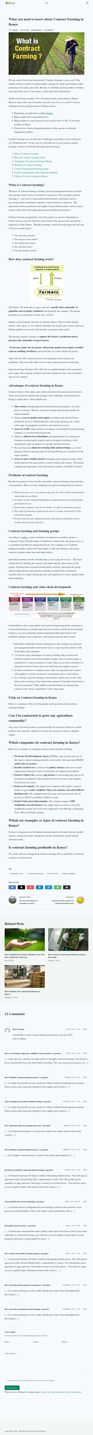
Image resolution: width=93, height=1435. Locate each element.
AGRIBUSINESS (36, 30)
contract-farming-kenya (35, 873)
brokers (49, 113)
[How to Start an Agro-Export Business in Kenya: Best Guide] (68, 939)
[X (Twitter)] (21, 887)
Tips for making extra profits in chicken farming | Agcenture (28, 1101)
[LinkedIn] (39, 887)
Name (7, 1341)
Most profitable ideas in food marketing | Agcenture (24, 1201)
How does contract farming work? (29, 157)
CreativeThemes (40, 1431)
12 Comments (49, 30)
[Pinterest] (30, 887)
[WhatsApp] (57, 887)
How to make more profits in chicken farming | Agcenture (27, 1253)
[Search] (46, 3)
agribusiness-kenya (16, 873)
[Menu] (87, 3)
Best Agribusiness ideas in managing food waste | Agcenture (28, 1125)
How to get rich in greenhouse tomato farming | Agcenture (27, 1309)
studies (24, 537)
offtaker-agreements (68, 873)
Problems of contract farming (28, 164)
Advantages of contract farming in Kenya (33, 161)
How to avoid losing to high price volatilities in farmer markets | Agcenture (33, 1053)
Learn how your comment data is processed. (61, 1391)
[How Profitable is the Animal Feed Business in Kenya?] (25, 976)
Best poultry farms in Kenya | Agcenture (20, 1225)
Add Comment (11, 1353)
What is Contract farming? (26, 153)
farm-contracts (52, 873)
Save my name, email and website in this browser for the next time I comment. (31, 1380)
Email (36, 1341)
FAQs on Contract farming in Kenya (30, 176)
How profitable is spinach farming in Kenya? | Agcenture (26, 1149)
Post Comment (12, 1388)
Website (64, 1342)
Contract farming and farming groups (31, 168)
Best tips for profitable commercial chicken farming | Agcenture (29, 1170)
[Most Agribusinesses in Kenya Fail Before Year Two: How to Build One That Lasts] (25, 939)
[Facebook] (12, 887)
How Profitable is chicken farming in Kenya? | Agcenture (26, 1077)
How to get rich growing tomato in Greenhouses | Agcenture (27, 1285)
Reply (85, 1029)
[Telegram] (48, 887)
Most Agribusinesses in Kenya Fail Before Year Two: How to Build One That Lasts (25, 955)
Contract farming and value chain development (36, 172)
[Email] (66, 887)
